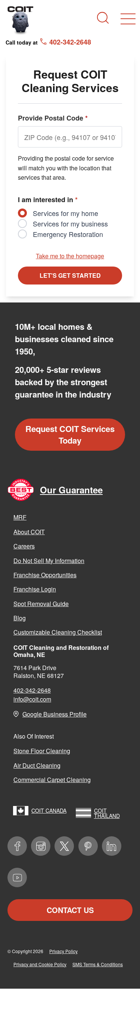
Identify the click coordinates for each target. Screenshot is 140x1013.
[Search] (103, 17)
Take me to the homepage (70, 256)
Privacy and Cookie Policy (39, 964)
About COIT (29, 531)
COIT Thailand (107, 813)
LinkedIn (111, 846)
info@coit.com (32, 699)
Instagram (40, 846)
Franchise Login (34, 589)
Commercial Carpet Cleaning (52, 779)
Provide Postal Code (53, 118)
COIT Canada (48, 810)
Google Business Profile (54, 714)
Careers (24, 546)
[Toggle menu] (128, 18)
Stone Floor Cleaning (41, 750)
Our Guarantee (71, 489)
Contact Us (70, 909)
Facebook (17, 846)
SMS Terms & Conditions (97, 964)
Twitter (64, 846)
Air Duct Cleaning (36, 765)
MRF (20, 517)
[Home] (20, 20)
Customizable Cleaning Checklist (57, 632)
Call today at (48, 42)
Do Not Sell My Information (48, 560)
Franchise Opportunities (45, 575)
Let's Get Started (70, 275)
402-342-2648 (32, 690)
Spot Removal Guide (41, 603)
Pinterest (88, 846)
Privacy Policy (63, 951)
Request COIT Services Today (70, 434)
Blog (19, 618)
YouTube (17, 877)
